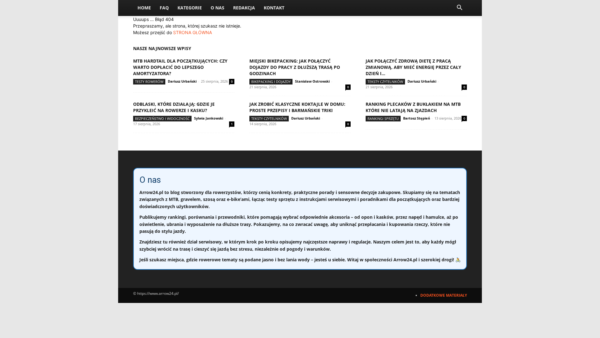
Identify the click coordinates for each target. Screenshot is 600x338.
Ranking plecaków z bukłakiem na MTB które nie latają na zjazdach (413, 107)
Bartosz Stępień (416, 118)
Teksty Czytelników (385, 81)
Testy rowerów (149, 81)
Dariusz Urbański (182, 81)
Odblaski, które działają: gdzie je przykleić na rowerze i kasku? (174, 107)
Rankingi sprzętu (383, 118)
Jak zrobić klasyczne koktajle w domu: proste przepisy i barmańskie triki (297, 107)
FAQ (164, 8)
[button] (459, 8)
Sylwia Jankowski (208, 118)
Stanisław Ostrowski (312, 81)
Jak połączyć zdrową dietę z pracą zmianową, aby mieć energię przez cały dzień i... (413, 67)
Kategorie (190, 8)
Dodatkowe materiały (443, 295)
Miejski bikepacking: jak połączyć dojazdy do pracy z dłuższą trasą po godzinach (294, 67)
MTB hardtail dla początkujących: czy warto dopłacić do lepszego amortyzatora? (180, 67)
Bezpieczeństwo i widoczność (162, 118)
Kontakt (274, 8)
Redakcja (244, 8)
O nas (217, 8)
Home (144, 8)
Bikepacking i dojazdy (271, 81)
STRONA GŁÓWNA (192, 32)
